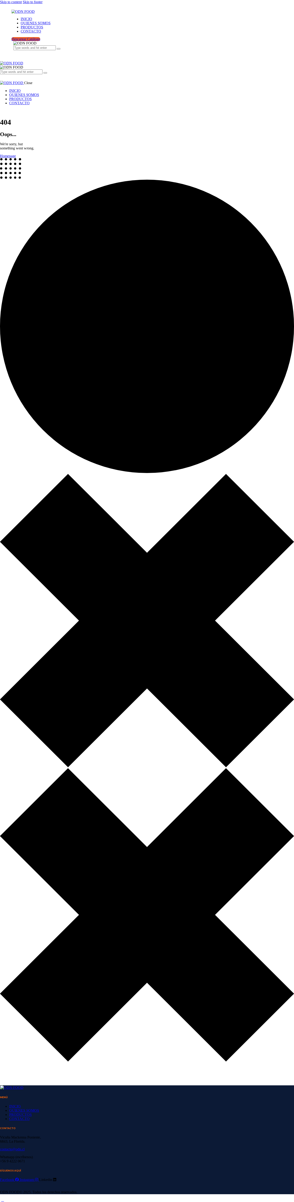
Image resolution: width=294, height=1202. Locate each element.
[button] (2, 73)
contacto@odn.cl (12, 1149)
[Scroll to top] (2, 1200)
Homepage (8, 156)
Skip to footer (32, 2)
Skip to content (11, 2)
